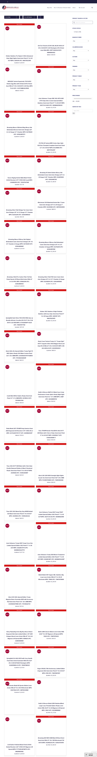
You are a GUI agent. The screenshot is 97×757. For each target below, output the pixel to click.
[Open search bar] (92, 7)
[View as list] (42, 17)
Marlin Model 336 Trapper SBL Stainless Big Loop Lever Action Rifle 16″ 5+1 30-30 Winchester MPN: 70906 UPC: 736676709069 (51, 577)
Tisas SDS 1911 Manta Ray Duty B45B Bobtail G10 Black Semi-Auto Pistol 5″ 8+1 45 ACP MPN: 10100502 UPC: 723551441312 (19, 514)
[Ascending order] (21, 17)
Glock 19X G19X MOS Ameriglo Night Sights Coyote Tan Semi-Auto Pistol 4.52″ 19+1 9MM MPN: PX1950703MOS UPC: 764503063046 (51, 478)
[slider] (73, 98)
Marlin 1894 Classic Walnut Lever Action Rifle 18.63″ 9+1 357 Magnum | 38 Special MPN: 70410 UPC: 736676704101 (51, 634)
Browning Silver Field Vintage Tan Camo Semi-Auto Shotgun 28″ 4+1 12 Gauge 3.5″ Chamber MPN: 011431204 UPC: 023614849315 (19, 212)
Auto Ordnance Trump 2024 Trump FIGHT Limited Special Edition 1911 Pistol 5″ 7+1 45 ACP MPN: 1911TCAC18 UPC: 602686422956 (51, 514)
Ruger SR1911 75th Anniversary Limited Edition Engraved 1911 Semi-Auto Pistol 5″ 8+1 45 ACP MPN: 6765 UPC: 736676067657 (51, 671)
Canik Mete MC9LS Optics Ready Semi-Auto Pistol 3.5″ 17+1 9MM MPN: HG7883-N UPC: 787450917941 (19, 398)
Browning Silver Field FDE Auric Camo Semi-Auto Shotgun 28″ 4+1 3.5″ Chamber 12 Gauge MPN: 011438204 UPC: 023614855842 (51, 279)
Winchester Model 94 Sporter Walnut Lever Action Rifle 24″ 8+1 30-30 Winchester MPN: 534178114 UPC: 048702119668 (19, 688)
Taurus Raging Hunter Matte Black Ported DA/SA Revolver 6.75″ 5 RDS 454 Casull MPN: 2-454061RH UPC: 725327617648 (19, 180)
